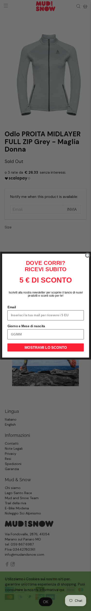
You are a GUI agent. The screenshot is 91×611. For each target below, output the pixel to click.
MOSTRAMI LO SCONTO (45, 347)
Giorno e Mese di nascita (26, 326)
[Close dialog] (87, 255)
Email (11, 307)
